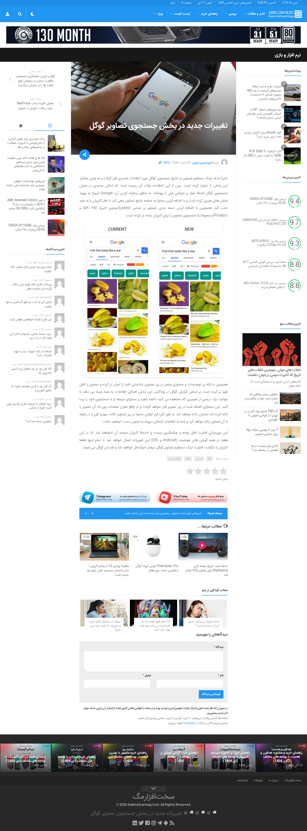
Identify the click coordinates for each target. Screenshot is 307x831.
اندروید (199, 459)
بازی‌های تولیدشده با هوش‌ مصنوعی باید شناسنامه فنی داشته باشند (163, 513)
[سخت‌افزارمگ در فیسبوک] (147, 822)
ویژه (160, 13)
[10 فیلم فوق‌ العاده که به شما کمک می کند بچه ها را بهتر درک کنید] (153, 613)
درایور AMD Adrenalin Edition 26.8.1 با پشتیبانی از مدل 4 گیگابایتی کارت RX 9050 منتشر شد (26, 206)
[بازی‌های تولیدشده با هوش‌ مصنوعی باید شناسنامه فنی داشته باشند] (56, 185)
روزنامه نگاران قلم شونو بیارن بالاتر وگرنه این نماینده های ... (32, 286)
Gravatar (189, 723)
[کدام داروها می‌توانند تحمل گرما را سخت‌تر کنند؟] (203, 613)
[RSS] (172, 822)
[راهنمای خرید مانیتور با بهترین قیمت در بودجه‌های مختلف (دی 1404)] (128, 758)
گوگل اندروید (174, 459)
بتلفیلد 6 (186, 2)
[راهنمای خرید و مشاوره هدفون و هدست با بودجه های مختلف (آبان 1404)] (281, 758)
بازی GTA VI (290, 2)
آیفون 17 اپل (205, 2)
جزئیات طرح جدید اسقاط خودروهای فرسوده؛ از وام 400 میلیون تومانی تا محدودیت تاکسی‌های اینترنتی (264, 92)
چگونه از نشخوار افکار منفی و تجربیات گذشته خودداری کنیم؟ (105, 625)
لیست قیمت (182, 13)
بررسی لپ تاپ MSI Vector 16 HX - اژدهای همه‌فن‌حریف (265, 285)
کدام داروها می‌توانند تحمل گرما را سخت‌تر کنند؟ (203, 623)
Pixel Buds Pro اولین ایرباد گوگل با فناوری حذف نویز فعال (157, 568)
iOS (210, 459)
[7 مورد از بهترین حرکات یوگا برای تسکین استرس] (290, 432)
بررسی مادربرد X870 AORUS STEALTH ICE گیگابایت (268, 243)
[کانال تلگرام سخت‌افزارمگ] (159, 822)
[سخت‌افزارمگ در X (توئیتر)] (141, 822)
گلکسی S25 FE (267, 2)
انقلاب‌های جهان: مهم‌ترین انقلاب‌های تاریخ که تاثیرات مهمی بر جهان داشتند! (274, 372)
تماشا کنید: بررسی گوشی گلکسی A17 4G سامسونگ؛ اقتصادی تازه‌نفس (264, 264)
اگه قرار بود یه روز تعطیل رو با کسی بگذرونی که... (31, 371)
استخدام (242, 780)
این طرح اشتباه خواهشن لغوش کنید (31, 319)
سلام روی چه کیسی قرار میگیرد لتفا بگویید (31, 269)
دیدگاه (218, 647)
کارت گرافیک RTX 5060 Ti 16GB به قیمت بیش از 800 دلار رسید (262, 155)
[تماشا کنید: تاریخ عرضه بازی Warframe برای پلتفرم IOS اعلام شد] (203, 546)
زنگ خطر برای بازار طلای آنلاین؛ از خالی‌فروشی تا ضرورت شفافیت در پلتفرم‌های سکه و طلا (26, 143)
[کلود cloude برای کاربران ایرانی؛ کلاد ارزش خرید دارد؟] (292, 135)
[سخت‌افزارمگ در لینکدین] (135, 822)
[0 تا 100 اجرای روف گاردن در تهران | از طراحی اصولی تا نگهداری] (290, 415)
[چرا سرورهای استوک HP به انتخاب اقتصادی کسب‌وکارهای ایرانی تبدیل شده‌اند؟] (292, 114)
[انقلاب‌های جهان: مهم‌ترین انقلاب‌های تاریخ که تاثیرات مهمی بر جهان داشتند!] (271, 349)
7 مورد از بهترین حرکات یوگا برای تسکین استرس (262, 432)
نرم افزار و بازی (288, 55)
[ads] (153, 35)
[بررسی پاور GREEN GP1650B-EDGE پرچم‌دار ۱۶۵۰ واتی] (56, 227)
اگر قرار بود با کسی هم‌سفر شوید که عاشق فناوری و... (31, 388)
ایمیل (146, 675)
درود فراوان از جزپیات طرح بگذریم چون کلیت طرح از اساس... (29, 406)
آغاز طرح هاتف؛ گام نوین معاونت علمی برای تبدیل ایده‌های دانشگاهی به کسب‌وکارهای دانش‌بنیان (26, 164)
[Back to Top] (153, 789)
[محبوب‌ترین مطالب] (21, 126)
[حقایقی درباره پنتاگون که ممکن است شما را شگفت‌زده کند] (290, 398)
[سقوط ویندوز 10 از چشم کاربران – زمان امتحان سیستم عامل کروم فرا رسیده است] (104, 546)
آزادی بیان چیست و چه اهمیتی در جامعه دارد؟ (264, 448)
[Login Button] (7, 14)
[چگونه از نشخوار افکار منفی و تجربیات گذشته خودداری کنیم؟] (104, 613)
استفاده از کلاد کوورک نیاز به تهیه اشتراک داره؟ (33, 353)
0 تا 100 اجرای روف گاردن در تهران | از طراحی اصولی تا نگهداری (261, 415)
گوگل (188, 459)
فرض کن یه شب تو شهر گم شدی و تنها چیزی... (29, 304)
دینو (173, 2)
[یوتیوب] (192, 497)
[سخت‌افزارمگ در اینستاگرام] (153, 822)
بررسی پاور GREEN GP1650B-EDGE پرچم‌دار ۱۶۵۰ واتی (268, 201)
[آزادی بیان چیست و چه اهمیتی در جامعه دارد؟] (290, 448)
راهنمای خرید (209, 13)
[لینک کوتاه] (160, 162)
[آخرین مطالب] (50, 126)
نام (220, 675)
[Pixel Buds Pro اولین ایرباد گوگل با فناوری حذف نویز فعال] (153, 546)
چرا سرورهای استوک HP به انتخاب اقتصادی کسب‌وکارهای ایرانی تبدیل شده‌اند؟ (263, 113)
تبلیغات (258, 780)
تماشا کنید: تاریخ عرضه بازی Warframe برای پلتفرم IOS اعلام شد (207, 571)
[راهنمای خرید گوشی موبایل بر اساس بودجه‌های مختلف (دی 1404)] (179, 758)
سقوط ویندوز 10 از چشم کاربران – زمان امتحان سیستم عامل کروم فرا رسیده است (108, 571)
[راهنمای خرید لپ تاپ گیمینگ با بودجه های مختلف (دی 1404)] (25, 758)
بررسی (233, 13)
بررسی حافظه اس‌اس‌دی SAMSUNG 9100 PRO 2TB (264, 222)
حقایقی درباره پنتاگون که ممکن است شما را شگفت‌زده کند (261, 398)
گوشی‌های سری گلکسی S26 (235, 2)
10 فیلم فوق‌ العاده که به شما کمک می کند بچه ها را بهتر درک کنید (154, 625)
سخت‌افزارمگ (292, 780)
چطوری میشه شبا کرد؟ (38, 421)
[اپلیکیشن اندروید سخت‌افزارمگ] (166, 822)
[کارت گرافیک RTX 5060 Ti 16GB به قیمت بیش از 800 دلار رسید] (292, 156)
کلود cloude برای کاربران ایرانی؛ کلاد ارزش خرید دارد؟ (262, 134)
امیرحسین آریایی (202, 162)
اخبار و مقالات (256, 13)
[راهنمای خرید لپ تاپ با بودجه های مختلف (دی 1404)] (77, 758)
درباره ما (273, 780)
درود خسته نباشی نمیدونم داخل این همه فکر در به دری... (31, 336)
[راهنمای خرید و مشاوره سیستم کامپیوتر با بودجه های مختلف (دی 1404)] (230, 758)
